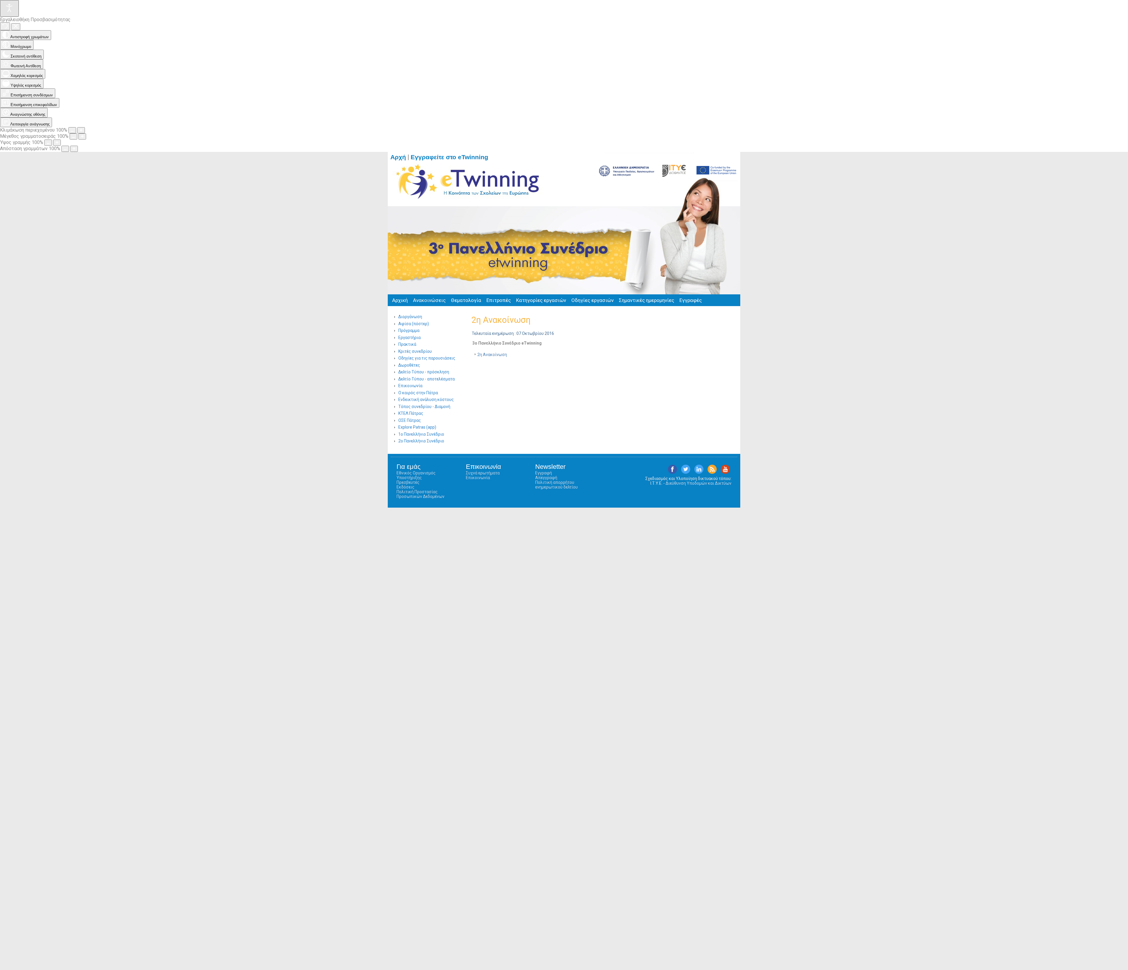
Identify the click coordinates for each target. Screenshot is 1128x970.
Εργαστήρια (409, 337)
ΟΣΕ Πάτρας (409, 420)
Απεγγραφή (546, 477)
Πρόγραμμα (408, 330)
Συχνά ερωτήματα (483, 473)
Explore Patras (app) (417, 427)
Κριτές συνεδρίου (415, 351)
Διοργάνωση (410, 316)
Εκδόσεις (405, 487)
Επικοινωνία (410, 385)
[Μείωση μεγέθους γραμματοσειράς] (73, 136)
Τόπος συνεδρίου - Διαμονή (424, 406)
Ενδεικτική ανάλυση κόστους (426, 399)
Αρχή (398, 157)
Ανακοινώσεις (429, 300)
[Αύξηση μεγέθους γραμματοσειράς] (82, 136)
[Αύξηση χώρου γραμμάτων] (74, 149)
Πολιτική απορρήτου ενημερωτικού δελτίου (556, 484)
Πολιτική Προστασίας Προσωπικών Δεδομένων (420, 494)
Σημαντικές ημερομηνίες (646, 300)
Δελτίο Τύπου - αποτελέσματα (426, 379)
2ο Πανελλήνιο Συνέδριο (421, 441)
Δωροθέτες (409, 365)
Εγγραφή (543, 473)
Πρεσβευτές (408, 482)
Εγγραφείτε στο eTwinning (452, 157)
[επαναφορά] (5, 26)
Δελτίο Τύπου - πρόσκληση (423, 372)
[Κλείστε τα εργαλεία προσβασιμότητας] (15, 26)
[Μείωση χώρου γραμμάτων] (65, 149)
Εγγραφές (690, 300)
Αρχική (400, 300)
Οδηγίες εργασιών (592, 300)
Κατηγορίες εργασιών (541, 300)
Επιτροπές (498, 300)
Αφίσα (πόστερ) (413, 323)
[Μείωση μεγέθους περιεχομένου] (72, 130)
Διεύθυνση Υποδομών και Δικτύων (698, 483)
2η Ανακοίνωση (501, 320)
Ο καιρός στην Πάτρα (418, 392)
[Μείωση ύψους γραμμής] (48, 143)
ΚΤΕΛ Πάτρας (410, 413)
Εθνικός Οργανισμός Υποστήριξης (416, 475)
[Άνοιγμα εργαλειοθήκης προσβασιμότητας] (9, 8)
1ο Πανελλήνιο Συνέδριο (421, 434)
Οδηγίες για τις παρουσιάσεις (426, 358)
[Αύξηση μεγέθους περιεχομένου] (81, 130)
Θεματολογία (466, 300)
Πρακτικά (407, 344)
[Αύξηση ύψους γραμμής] (57, 143)
